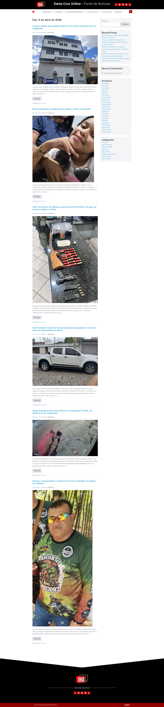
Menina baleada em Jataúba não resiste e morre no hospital (61, 109)
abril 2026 (105, 93)
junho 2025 (105, 116)
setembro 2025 (106, 109)
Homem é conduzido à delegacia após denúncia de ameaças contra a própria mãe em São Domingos (115, 42)
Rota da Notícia (92, 12)
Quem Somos (46, 12)
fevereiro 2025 (106, 125)
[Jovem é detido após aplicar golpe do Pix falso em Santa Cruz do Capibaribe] (65, 59)
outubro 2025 (106, 106)
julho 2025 (105, 113)
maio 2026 (105, 90)
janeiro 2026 (105, 99)
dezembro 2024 (106, 130)
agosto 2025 (105, 111)
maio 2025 (105, 118)
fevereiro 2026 (106, 97)
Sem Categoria (106, 158)
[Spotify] (126, 4)
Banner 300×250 (107, 145)
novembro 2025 (106, 104)
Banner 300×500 (107, 147)
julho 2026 (105, 86)
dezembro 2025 (106, 102)
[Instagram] (116, 4)
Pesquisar (105, 21)
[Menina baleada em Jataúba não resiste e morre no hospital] (63, 149)
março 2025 (105, 123)
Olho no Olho (107, 12)
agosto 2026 (105, 83)
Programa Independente (75, 12)
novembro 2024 (106, 132)
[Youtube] (119, 4)
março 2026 (105, 95)
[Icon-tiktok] (129, 4)
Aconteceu (59, 12)
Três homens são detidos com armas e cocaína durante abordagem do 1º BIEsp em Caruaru (115, 49)
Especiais (118, 12)
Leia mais (37, 98)
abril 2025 (105, 120)
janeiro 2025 (105, 127)
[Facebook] (123, 4)
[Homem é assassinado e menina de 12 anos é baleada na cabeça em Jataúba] (62, 558)
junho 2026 (105, 88)
